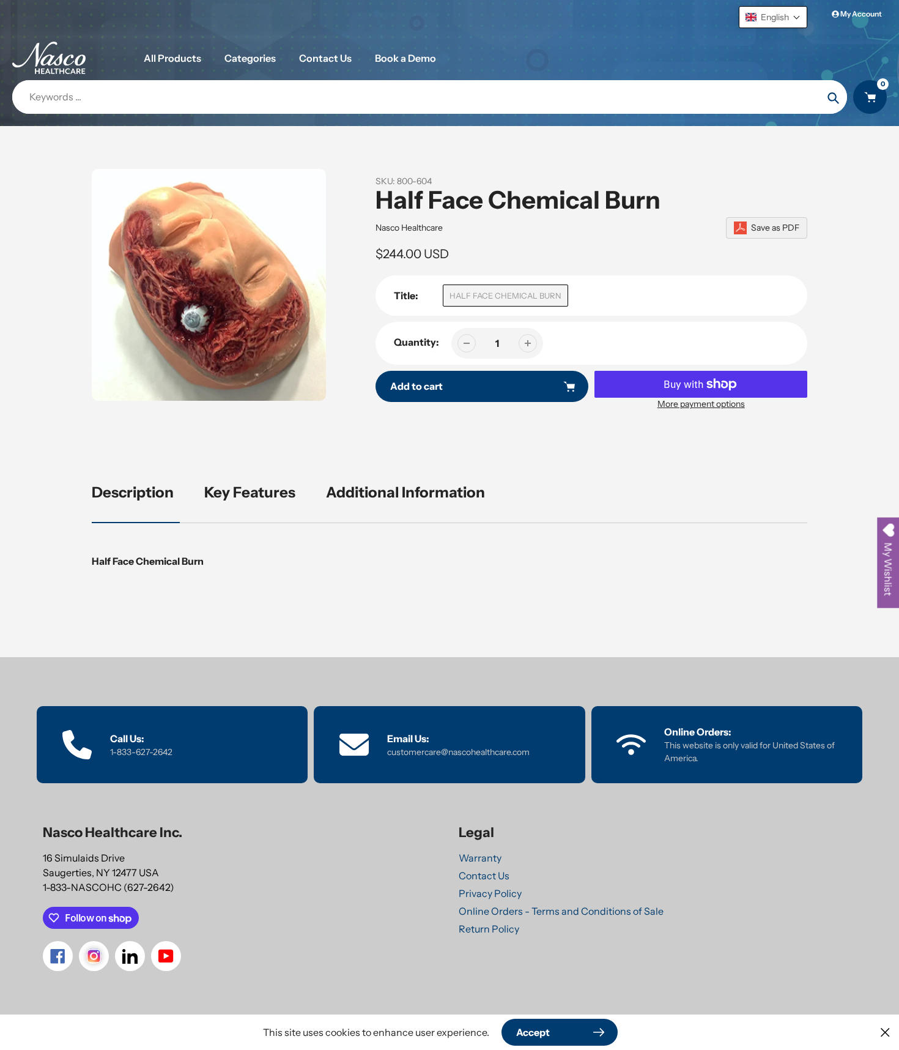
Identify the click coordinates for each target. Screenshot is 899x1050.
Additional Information (405, 492)
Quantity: (416, 342)
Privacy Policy (490, 893)
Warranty (480, 858)
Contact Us (484, 875)
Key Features (249, 492)
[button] (773, 17)
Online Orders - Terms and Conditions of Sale (561, 911)
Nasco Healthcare (409, 227)
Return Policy (489, 929)
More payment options (701, 403)
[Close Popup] (885, 1032)
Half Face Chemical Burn (505, 295)
